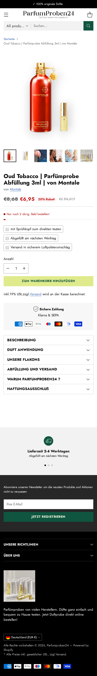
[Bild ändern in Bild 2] (25, 156)
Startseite (9, 39)
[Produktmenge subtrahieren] (8, 268)
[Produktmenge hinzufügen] (24, 268)
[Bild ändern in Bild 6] (86, 156)
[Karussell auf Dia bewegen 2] (48, 465)
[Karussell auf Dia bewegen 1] (45, 465)
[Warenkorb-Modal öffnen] (89, 14)
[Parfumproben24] (48, 14)
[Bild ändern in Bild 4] (56, 156)
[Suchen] (88, 26)
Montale (15, 189)
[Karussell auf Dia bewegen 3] (52, 465)
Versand (36, 294)
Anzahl (8, 258)
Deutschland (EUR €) (24, 637)
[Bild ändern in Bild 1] (10, 156)
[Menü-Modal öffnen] (6, 14)
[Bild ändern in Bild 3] (40, 156)
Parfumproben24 (58, 645)
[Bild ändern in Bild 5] (71, 156)
